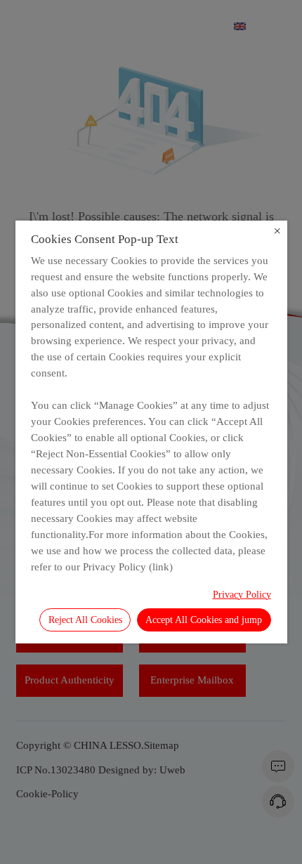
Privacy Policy (242, 594)
